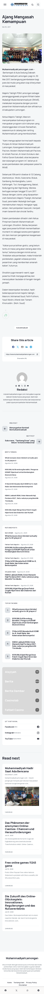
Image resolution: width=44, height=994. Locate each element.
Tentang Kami (19, 982)
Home (9, 982)
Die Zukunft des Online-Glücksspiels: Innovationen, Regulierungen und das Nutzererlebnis (20, 902)
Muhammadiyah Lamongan (22, 958)
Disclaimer (23, 985)
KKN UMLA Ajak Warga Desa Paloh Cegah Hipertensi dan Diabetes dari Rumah (20, 590)
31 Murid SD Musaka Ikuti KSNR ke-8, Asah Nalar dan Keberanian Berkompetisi (20, 563)
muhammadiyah (22, 328)
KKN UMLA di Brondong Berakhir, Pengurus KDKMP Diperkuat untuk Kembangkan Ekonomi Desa (21, 472)
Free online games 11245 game (20, 864)
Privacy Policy (31, 982)
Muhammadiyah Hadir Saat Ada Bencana (19, 769)
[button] (4, 4)
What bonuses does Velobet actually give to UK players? (21, 537)
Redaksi (22, 389)
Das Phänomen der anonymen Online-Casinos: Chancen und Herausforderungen (19, 827)
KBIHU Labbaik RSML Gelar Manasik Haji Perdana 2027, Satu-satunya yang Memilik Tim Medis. (21, 498)
